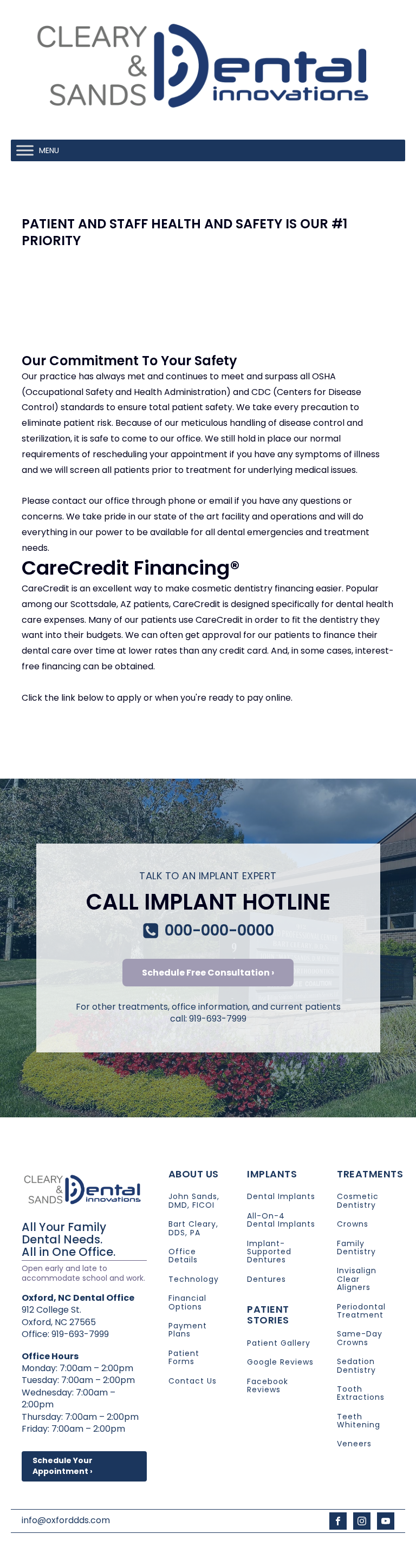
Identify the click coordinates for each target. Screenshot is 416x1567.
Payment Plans (187, 1330)
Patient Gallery (278, 1343)
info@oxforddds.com (66, 1520)
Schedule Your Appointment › (62, 1466)
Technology (193, 1279)
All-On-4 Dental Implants (281, 1220)
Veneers (354, 1444)
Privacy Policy (277, 1547)
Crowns (352, 1224)
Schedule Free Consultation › (208, 972)
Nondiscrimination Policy (353, 1547)
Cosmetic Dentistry (358, 1201)
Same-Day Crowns (359, 1338)
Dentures (266, 1279)
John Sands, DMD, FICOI (193, 1201)
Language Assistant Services (193, 1547)
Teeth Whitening (358, 1421)
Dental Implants (281, 1197)
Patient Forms (183, 1357)
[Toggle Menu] (25, 151)
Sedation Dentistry (356, 1366)
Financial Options (187, 1302)
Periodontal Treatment (361, 1311)
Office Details (183, 1256)
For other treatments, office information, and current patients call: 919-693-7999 (208, 1013)
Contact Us (192, 1381)
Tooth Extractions (361, 1393)
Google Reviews (280, 1362)
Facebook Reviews (267, 1386)
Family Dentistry (356, 1248)
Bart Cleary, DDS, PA (193, 1228)
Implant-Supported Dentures (269, 1252)
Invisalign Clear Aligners (356, 1279)
